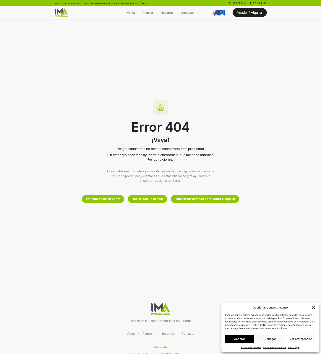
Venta (131, 12)
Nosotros (167, 12)
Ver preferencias (301, 339)
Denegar (270, 339)
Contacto (187, 12)
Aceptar (239, 339)
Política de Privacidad (274, 347)
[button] (313, 307)
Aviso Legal (293, 347)
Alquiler (147, 12)
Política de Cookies (251, 347)
